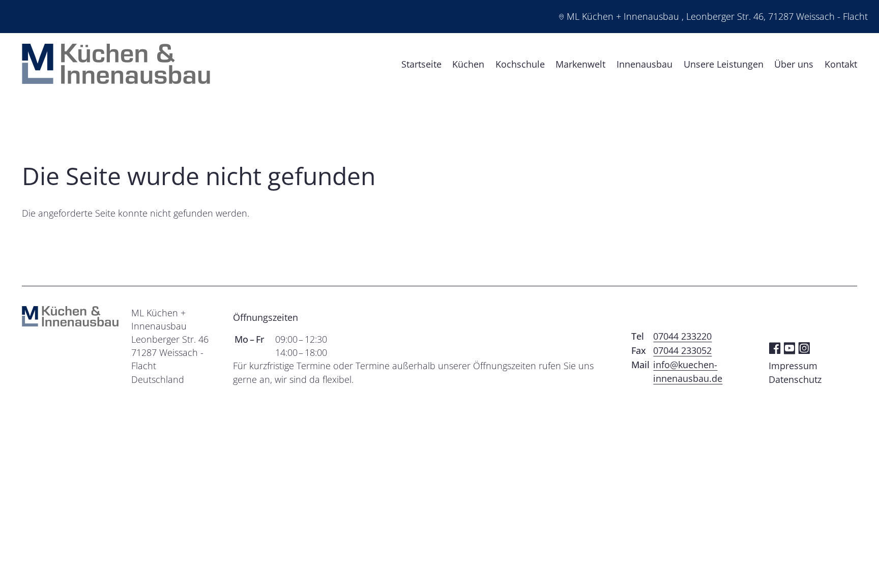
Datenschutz (795, 379)
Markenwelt (580, 64)
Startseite (421, 64)
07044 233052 (682, 350)
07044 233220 (682, 336)
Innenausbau (644, 64)
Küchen (468, 64)
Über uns (793, 64)
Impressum (793, 366)
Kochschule (520, 64)
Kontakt (841, 64)
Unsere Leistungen (724, 64)
